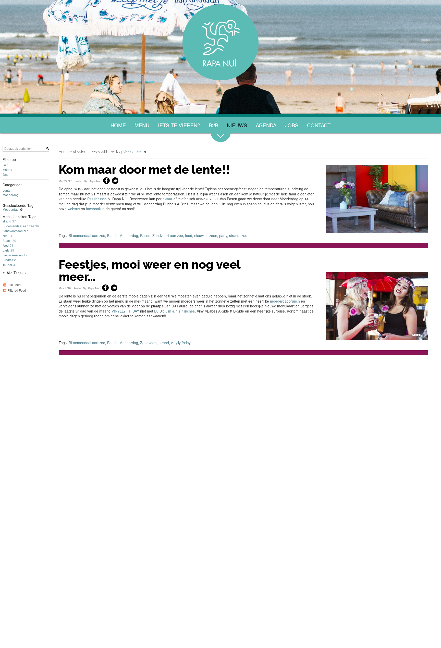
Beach (7, 241)
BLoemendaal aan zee (18, 226)
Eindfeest (9, 260)
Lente (6, 190)
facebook (93, 208)
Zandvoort (148, 342)
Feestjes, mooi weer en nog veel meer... (149, 271)
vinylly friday (181, 342)
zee (5, 236)
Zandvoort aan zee (16, 231)
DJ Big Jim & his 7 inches (174, 311)
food (6, 245)
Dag (5, 165)
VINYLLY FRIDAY (125, 311)
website (74, 208)
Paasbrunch (97, 198)
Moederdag (11, 209)
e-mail (168, 198)
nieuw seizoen (13, 255)
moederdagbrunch (285, 301)
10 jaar (7, 265)
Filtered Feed (17, 290)
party (6, 250)
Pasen (145, 235)
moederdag (11, 195)
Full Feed (14, 285)
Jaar (6, 174)
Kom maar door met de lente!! (144, 170)
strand (7, 221)
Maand (7, 170)
